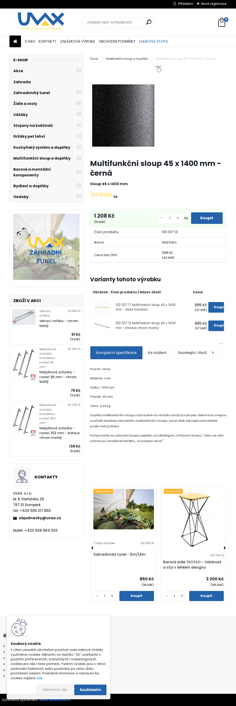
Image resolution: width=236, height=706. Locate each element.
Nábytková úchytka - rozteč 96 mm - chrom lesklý (58, 377)
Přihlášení (185, 3)
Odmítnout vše (54, 690)
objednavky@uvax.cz (40, 518)
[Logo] (41, 22)
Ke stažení (157, 352)
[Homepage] (15, 41)
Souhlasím (90, 689)
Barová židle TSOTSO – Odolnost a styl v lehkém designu (192, 565)
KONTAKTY (47, 41)
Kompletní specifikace (116, 352)
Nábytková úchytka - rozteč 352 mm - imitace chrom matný (59, 433)
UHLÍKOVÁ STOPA (153, 41)
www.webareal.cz (54, 699)
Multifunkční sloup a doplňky (127, 58)
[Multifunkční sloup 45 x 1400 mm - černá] (123, 115)
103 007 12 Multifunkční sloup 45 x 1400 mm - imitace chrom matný (146, 325)
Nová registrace (214, 3)
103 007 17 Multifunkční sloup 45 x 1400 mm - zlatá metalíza (146, 307)
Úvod (94, 58)
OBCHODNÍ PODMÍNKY (117, 41)
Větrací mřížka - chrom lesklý (58, 323)
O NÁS (30, 41)
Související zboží (196, 352)
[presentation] (92, 547)
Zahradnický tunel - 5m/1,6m (119, 554)
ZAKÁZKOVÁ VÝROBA (77, 41)
